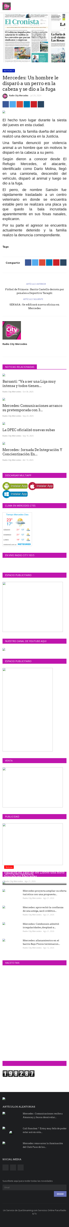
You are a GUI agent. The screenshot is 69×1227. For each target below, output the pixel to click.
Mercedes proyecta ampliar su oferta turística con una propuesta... (44, 892)
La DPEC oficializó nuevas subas (29, 430)
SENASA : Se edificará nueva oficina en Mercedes (34, 306)
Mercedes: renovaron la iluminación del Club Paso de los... (43, 1145)
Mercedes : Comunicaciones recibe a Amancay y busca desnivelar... (43, 1115)
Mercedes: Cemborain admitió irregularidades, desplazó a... (41, 926)
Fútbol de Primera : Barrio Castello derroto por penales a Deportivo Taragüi (34, 291)
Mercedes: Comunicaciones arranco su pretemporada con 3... (32, 408)
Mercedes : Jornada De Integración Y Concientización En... (32, 452)
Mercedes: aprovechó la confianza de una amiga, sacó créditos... (43, 909)
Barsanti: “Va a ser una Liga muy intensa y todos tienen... (29, 383)
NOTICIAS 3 (9, 70)
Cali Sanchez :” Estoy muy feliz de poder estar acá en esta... (44, 1130)
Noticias (9, 867)
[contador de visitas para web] (19, 1073)
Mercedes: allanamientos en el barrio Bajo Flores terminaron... (41, 942)
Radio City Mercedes (18, 95)
